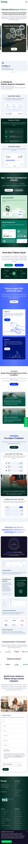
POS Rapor (3, 823)
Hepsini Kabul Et (6, 841)
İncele (14, 49)
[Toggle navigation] (26, 2)
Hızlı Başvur (9, 190)
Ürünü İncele (19, 190)
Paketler (16, 793)
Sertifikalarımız (17, 795)
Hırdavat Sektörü (18, 823)
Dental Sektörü (17, 829)
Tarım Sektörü (17, 811)
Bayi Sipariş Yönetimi (5, 818)
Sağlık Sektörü (17, 821)
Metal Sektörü (17, 825)
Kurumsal (17, 781)
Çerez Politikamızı (10, 838)
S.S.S (16, 788)
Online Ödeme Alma (4, 811)
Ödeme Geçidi (3, 812)
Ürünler (3, 809)
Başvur (5, 769)
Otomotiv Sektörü (18, 812)
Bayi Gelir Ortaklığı (18, 790)
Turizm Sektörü (17, 820)
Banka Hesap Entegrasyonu (6, 820)
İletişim (16, 784)
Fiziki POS (3, 816)
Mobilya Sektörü (18, 814)
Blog (16, 786)
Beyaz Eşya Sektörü (18, 816)
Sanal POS (3, 821)
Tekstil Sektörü (17, 827)
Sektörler (17, 809)
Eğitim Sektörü (17, 818)
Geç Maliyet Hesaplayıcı (5, 825)
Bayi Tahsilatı (3, 814)
